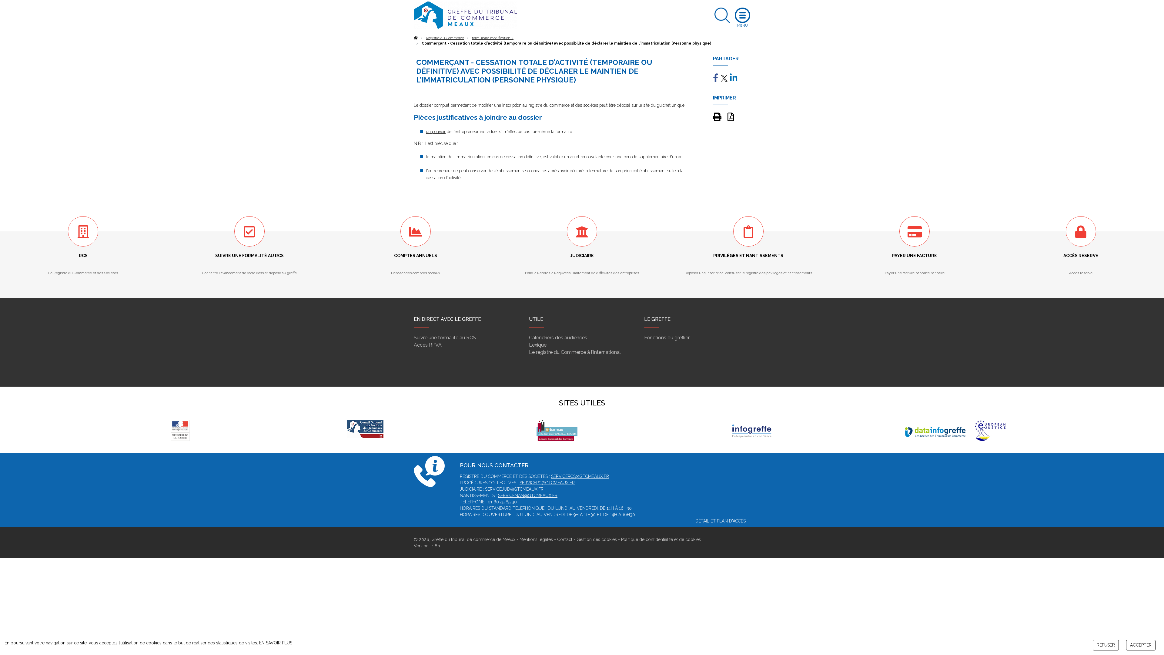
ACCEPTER (1141, 645)
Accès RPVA (428, 345)
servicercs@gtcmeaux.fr (580, 476)
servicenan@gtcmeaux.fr (527, 495)
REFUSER (1106, 645)
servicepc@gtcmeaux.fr (547, 482)
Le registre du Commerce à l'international (575, 352)
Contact (564, 539)
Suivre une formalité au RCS (445, 338)
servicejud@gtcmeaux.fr (514, 489)
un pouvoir (436, 131)
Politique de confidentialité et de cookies (661, 539)
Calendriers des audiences (558, 338)
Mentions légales (536, 539)
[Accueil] (416, 38)
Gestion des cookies (597, 539)
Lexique (538, 345)
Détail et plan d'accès (720, 521)
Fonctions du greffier (667, 338)
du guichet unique (667, 105)
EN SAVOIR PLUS (275, 642)
